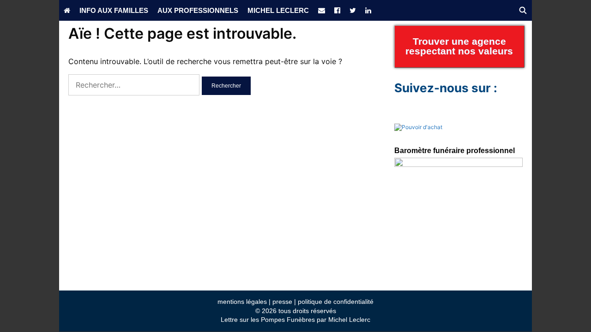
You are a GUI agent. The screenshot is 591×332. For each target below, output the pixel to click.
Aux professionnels (197, 10)
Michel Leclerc (278, 10)
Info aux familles (113, 10)
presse (282, 301)
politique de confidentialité (336, 301)
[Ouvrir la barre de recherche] (523, 10)
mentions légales (242, 301)
